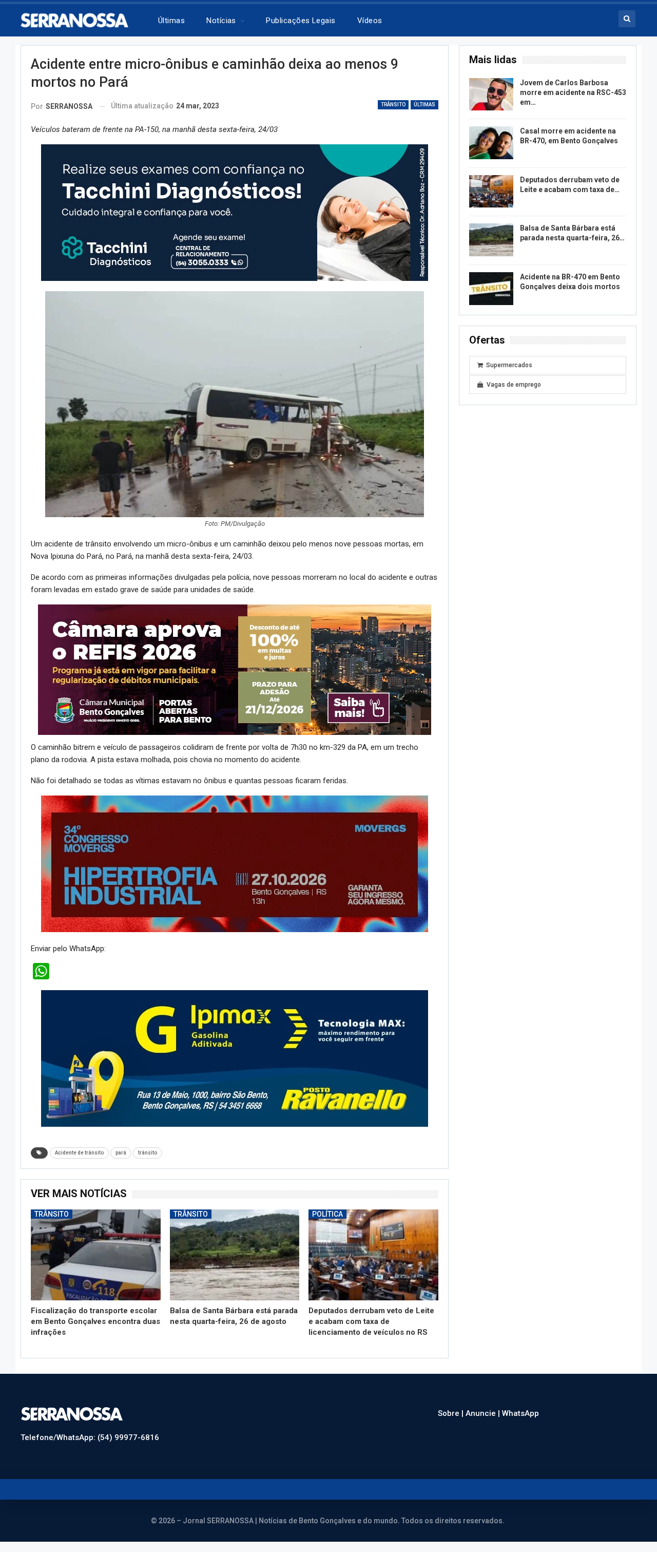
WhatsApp (520, 1413)
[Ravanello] (234, 1058)
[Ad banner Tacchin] (234, 212)
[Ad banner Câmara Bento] (234, 669)
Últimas (171, 20)
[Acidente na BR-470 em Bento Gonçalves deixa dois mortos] (491, 288)
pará (120, 1153)
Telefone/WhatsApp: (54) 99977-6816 (90, 1437)
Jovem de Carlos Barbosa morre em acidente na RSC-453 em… (573, 92)
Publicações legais (300, 20)
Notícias (221, 20)
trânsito (147, 1153)
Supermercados (509, 365)
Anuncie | (484, 1413)
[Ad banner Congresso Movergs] (234, 863)
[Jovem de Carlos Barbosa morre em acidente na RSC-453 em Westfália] (491, 94)
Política (327, 1214)
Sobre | (452, 1413)
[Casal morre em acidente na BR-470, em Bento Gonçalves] (491, 142)
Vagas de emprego (514, 384)
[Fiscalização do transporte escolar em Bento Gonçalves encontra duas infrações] (96, 1254)
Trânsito (393, 104)
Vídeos (369, 20)
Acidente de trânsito (79, 1153)
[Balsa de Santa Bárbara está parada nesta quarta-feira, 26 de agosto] (235, 1254)
